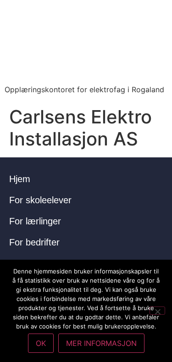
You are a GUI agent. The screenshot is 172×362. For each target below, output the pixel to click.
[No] (157, 310)
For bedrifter (34, 242)
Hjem (19, 179)
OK (41, 343)
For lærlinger (35, 221)
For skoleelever (40, 200)
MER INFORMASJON (101, 343)
